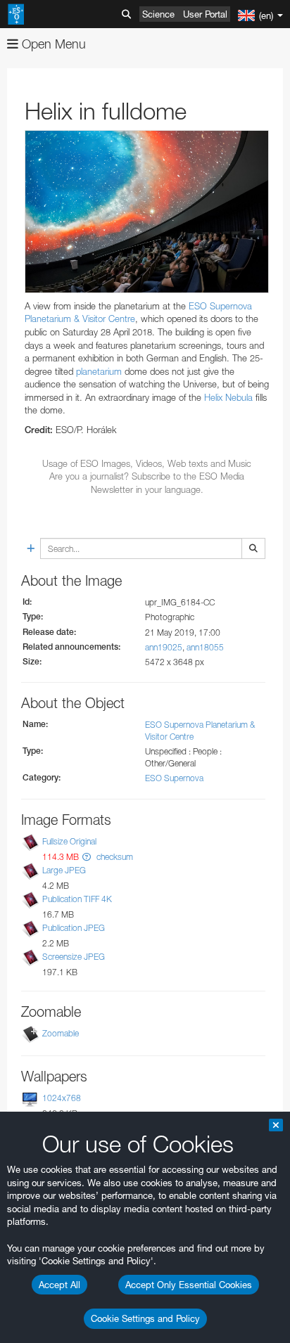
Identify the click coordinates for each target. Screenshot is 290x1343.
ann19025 (163, 647)
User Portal (205, 14)
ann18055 (205, 647)
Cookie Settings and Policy (145, 1318)
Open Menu (52, 44)
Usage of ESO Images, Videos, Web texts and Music (146, 463)
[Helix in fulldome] (146, 212)
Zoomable (60, 1033)
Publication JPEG (73, 928)
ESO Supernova (174, 778)
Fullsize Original (69, 841)
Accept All (59, 1284)
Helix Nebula (228, 397)
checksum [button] (113, 857)
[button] (86, 857)
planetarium (99, 371)
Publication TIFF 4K (77, 899)
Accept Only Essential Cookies (188, 1284)
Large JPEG (64, 870)
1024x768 (61, 1098)
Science (158, 14)
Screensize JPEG (73, 956)
